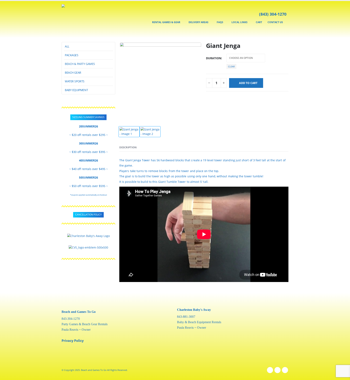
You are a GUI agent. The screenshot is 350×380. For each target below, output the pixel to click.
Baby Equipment (76, 90)
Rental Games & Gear (166, 22)
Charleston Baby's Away (194, 309)
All (67, 46)
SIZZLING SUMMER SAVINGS (88, 117)
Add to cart (248, 83)
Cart (259, 22)
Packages (71, 55)
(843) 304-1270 (272, 14)
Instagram (277, 370)
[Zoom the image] (88, 236)
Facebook (270, 370)
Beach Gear (73, 72)
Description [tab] (128, 147)
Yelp (285, 370)
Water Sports (74, 81)
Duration (213, 58)
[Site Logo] (78, 19)
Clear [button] (231, 66)
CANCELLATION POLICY (88, 214)
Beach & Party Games (80, 64)
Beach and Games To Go (79, 311)
